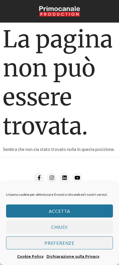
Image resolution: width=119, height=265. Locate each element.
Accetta (59, 211)
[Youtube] (77, 177)
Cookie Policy (30, 256)
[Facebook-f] (39, 177)
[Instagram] (52, 177)
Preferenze (59, 243)
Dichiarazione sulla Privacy (73, 256)
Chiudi (59, 227)
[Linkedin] (64, 177)
